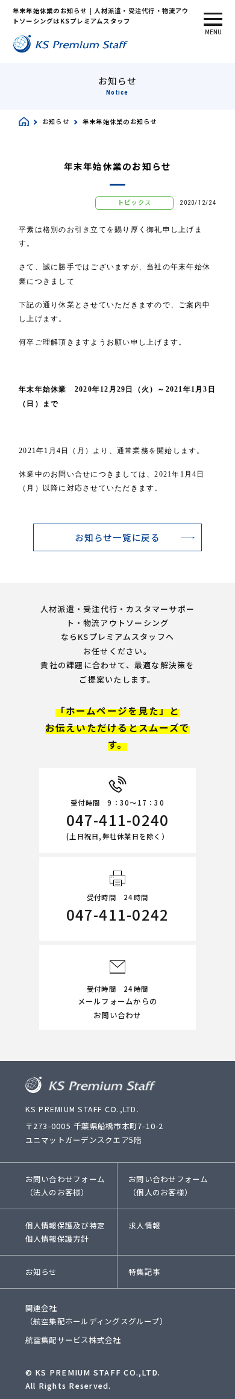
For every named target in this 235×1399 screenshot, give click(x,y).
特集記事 (144, 1271)
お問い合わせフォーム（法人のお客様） (65, 1186)
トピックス (134, 202)
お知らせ (41, 1271)
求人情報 (144, 1225)
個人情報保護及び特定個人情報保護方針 (65, 1232)
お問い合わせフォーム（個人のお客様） (168, 1186)
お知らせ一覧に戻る (117, 537)
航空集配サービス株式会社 (73, 1340)
